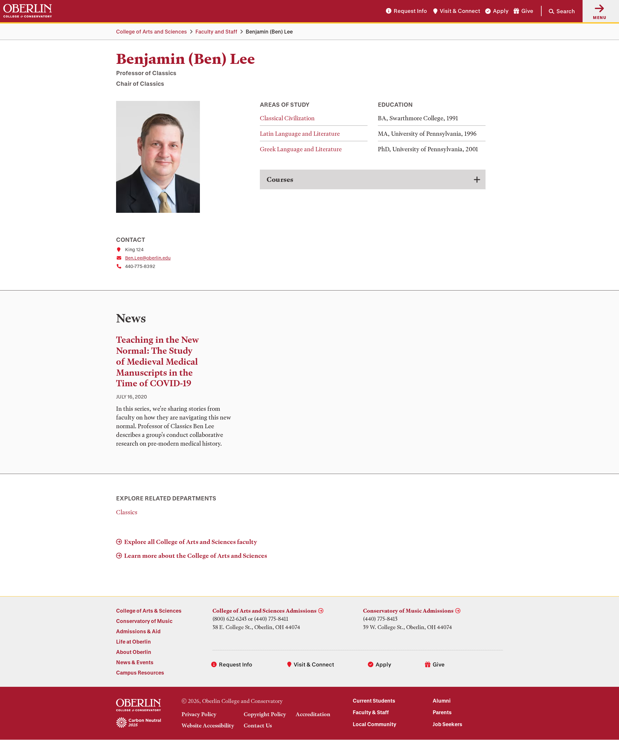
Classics (126, 512)
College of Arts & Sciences (149, 610)
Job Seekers (447, 724)
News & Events (134, 662)
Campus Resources (140, 672)
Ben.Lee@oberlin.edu (148, 258)
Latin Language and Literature (300, 133)
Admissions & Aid (138, 631)
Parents (442, 712)
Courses (280, 179)
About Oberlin (133, 652)
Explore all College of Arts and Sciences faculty (190, 542)
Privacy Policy (199, 714)
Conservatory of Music (144, 621)
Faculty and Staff (216, 31)
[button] (558, 11)
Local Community (374, 724)
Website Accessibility (208, 725)
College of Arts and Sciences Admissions (264, 610)
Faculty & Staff (371, 712)
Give (527, 11)
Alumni (442, 700)
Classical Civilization (287, 118)
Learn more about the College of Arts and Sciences (195, 555)
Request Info (410, 11)
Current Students (374, 700)
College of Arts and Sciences (151, 31)
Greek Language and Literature (301, 149)
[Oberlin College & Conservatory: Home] (27, 11)
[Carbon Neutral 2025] (138, 723)
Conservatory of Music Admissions (408, 610)
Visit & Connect (460, 11)
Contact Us (258, 725)
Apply (500, 11)
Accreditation (313, 714)
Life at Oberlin (133, 641)
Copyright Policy (265, 714)
